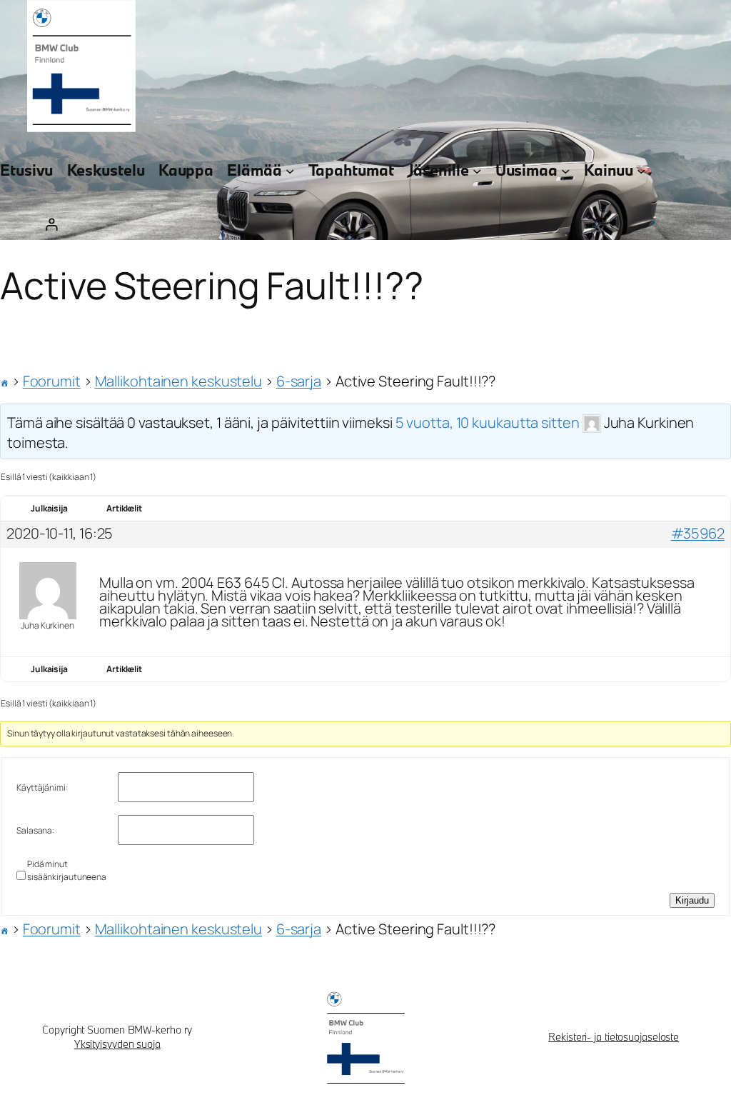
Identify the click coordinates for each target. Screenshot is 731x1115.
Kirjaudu (692, 900)
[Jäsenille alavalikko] (477, 170)
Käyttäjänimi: (42, 787)
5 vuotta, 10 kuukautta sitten (487, 422)
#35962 (698, 533)
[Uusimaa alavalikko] (565, 170)
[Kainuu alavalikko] (641, 170)
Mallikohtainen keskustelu (179, 381)
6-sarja (298, 381)
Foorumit (52, 381)
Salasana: (35, 830)
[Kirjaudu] (51, 224)
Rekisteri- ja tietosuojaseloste (613, 1037)
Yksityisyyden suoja (117, 1044)
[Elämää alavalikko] (290, 170)
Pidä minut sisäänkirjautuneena (66, 870)
